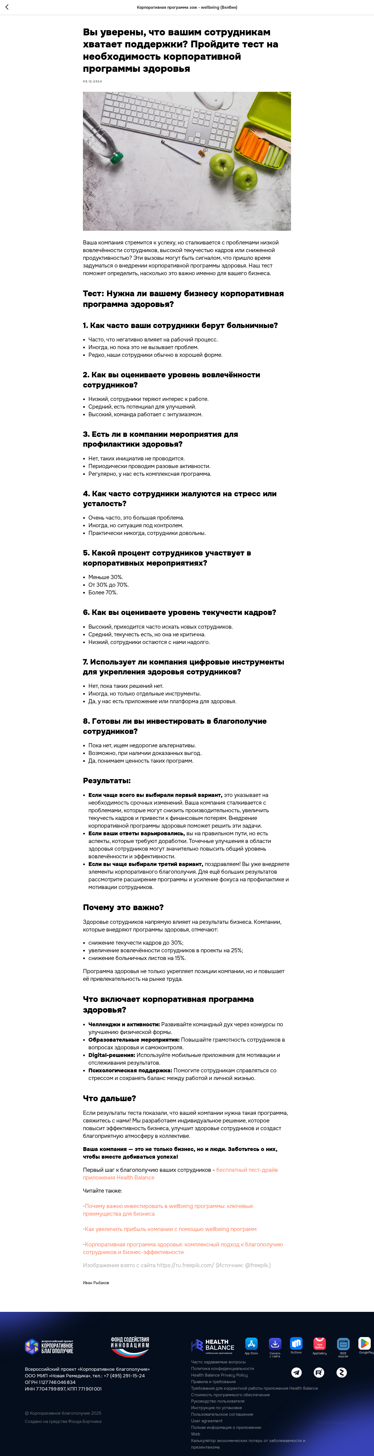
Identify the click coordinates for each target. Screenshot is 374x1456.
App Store (251, 1353)
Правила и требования (213, 1381)
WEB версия (343, 1355)
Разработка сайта (331, 1422)
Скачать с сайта (275, 1355)
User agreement (207, 1421)
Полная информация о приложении (226, 1427)
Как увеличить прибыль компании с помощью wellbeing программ (171, 1229)
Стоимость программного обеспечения (230, 1395)
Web (195, 1434)
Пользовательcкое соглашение (222, 1414)
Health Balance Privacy (213, 1375)
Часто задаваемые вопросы (218, 1362)
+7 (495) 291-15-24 (124, 1376)
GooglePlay (366, 1352)
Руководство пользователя (217, 1401)
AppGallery (320, 1353)
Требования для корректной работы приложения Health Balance (254, 1388)
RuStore (296, 1352)
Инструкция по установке (216, 1408)
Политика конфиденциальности (222, 1368)
